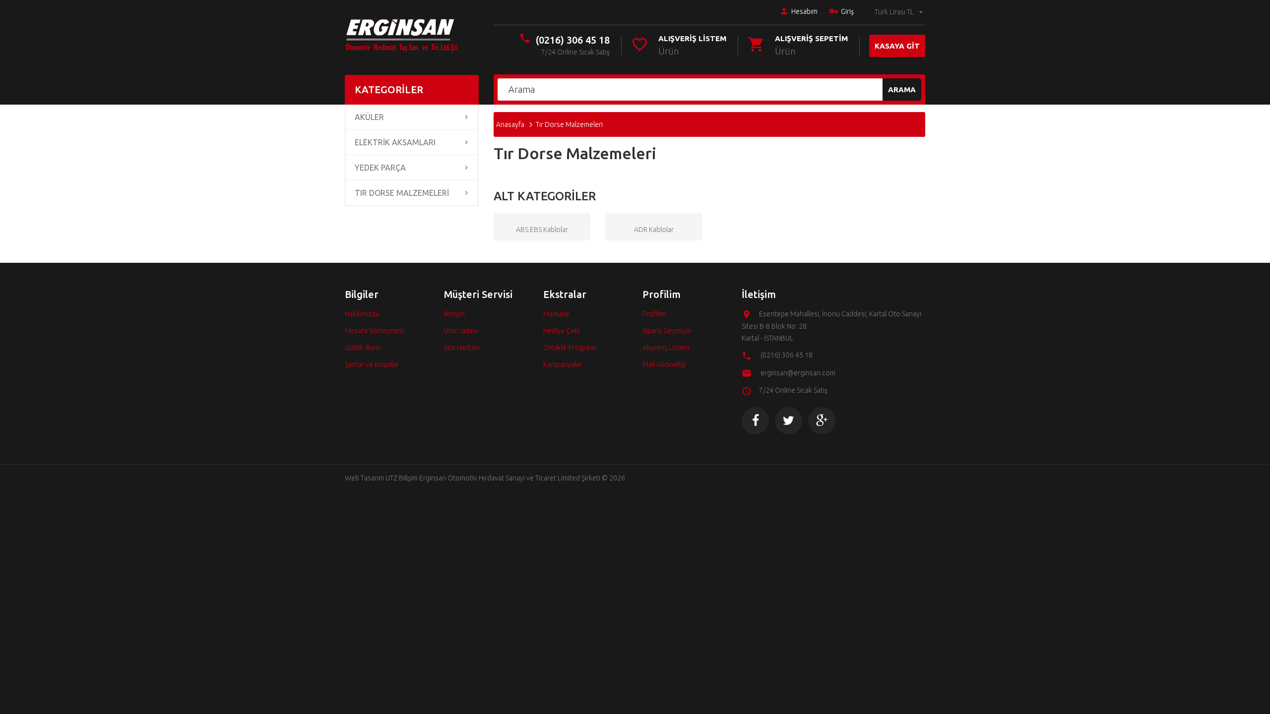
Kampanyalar (562, 364)
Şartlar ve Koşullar (372, 364)
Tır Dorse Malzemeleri (402, 192)
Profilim (654, 314)
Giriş (847, 11)
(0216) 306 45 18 (573, 40)
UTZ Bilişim (401, 478)
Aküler (369, 117)
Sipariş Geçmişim (667, 331)
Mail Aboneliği (664, 364)
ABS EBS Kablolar (542, 230)
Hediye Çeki (561, 331)
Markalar (556, 314)
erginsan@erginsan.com (798, 373)
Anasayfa (510, 124)
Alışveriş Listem (665, 348)
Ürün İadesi (461, 331)
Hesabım (804, 11)
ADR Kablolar (654, 230)
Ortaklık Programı (569, 348)
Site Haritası (462, 348)
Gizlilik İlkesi (363, 348)
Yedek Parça (380, 167)
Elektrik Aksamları (395, 142)
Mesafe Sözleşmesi (374, 331)
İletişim (454, 314)
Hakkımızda (362, 314)
